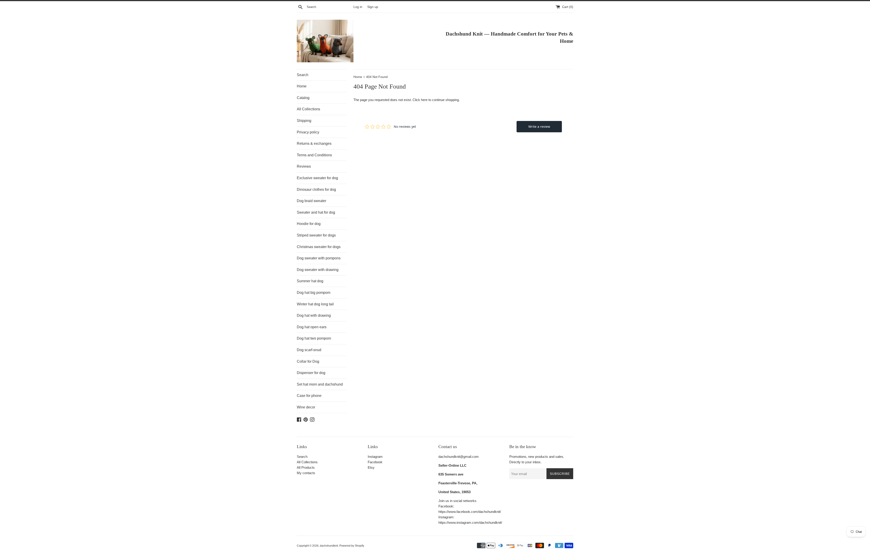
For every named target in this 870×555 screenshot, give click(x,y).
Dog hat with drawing (314, 315)
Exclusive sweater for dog (317, 178)
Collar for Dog (308, 361)
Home (302, 86)
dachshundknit (329, 545)
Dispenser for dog (311, 373)
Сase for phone (309, 396)
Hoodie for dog (309, 224)
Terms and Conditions (314, 155)
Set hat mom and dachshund (320, 384)
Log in (357, 7)
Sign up (372, 7)
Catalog (303, 98)
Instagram (375, 456)
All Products (306, 467)
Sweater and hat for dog (316, 212)
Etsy (371, 467)
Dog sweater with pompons (319, 258)
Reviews (304, 166)
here (424, 100)
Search (302, 75)
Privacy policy (308, 132)
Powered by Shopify (351, 545)
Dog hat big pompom (313, 292)
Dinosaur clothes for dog (316, 189)
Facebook (375, 462)
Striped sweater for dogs (316, 235)
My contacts (306, 473)
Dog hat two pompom (314, 338)
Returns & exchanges (314, 143)
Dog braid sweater (311, 201)
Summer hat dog (310, 281)
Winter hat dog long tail (315, 304)
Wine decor (306, 407)
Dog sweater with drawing (317, 270)
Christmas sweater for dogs (319, 247)
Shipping (304, 121)
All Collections (308, 109)
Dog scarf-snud (309, 350)
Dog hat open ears (311, 327)
